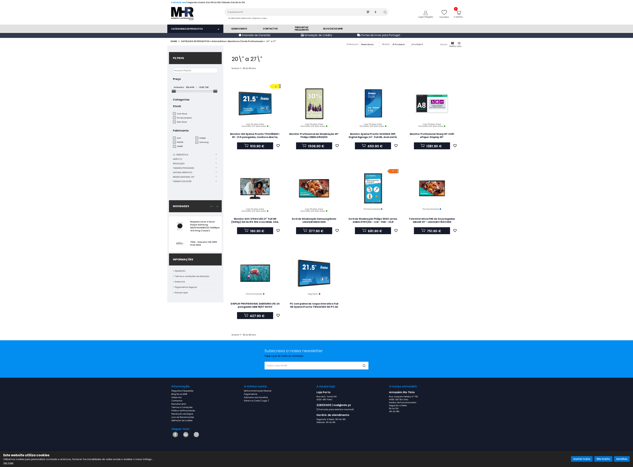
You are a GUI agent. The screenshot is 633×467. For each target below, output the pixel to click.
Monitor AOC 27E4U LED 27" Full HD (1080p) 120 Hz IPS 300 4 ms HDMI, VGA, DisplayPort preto (255, 222)
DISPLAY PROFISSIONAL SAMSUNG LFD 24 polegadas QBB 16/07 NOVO (255, 305)
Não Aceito (603, 459)
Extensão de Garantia (255, 35)
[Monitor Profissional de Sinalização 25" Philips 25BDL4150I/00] (314, 103)
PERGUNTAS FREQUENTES (302, 28)
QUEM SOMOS (239, 28)
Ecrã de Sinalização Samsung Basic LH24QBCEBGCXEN (314, 220)
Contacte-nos (178, 2)
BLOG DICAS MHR (333, 28)
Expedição (180, 270)
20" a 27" (271, 41)
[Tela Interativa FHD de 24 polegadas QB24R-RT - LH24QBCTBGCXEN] (432, 188)
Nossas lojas (181, 292)
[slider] (174, 91)
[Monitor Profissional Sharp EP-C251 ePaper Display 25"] (432, 103)
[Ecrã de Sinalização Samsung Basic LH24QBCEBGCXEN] (314, 188)
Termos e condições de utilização (192, 276)
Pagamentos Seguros (186, 287)
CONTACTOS (270, 28)
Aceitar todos (581, 459)
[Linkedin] (185, 436)
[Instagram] (196, 436)
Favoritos (444, 17)
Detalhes (621, 459)
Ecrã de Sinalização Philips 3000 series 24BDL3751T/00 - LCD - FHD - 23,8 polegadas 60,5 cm (373, 222)
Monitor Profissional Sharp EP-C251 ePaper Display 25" (432, 135)
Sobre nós (180, 281)
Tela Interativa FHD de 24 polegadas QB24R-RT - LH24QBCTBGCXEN (432, 220)
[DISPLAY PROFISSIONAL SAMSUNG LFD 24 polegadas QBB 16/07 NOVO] (255, 273)
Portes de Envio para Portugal (380, 35)
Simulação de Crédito (318, 35)
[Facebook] (174, 436)
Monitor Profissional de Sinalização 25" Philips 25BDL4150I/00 (314, 135)
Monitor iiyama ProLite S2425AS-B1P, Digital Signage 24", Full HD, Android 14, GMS (373, 137)
